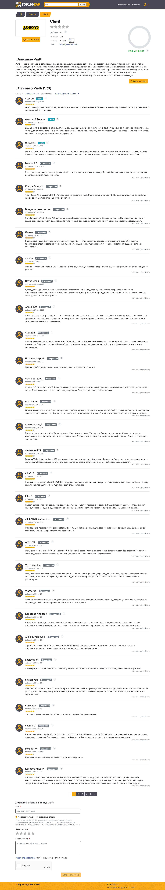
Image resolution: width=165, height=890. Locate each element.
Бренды (136, 4)
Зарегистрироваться (25, 858)
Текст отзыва (22, 838)
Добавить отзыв (31, 39)
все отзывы (31, 93)
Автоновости (124, 4)
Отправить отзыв (71, 875)
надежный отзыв (47, 817)
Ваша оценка (22, 829)
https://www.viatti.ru (69, 44)
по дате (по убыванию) (66, 93)
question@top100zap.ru (124, 887)
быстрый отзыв (25, 817)
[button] (146, 4)
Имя (18, 806)
